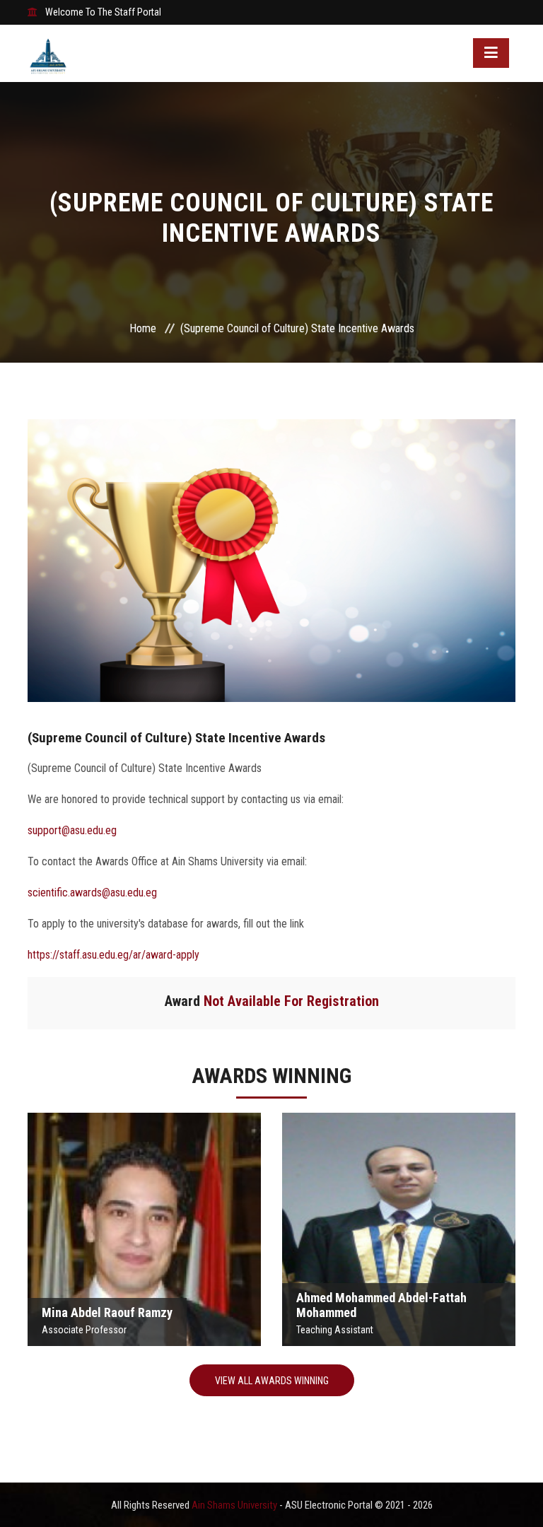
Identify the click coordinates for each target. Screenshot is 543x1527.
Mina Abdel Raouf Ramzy (144, 1224)
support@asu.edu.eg (72, 830)
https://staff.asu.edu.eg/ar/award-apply (113, 954)
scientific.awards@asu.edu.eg (92, 892)
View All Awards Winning (272, 1380)
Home (142, 328)
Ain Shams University (235, 1505)
